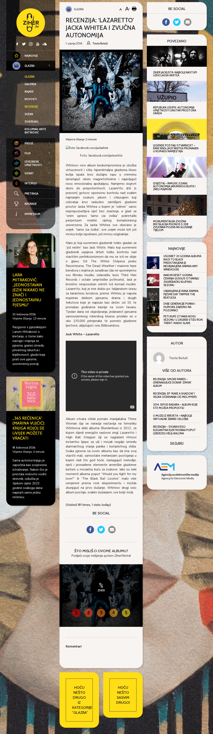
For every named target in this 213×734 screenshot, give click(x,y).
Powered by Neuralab (31, 224)
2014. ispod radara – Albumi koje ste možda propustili (175, 406)
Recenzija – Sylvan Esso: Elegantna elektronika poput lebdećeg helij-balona (174, 430)
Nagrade (31, 203)
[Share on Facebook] (90, 532)
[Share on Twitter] (101, 532)
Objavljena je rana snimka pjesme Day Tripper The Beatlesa (180, 294)
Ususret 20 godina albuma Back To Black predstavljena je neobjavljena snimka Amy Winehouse (182, 262)
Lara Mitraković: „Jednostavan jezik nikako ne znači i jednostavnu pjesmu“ (28, 289)
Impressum (32, 214)
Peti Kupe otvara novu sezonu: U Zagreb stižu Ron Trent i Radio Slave (183, 320)
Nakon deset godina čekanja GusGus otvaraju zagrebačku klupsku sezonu (181, 280)
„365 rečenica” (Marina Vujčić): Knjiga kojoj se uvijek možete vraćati (28, 428)
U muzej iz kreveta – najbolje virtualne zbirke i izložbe (172, 417)
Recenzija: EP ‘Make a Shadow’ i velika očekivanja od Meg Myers (175, 395)
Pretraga (31, 193)
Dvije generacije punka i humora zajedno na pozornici (179, 307)
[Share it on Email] (112, 532)
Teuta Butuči (178, 358)
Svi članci (176, 443)
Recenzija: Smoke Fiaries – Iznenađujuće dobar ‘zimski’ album (172, 382)
